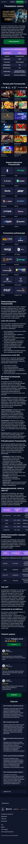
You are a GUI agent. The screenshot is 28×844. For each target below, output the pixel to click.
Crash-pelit (15, 87)
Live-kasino (9, 87)
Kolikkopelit (22, 87)
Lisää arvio (14, 644)
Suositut (3, 87)
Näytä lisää (14, 694)
